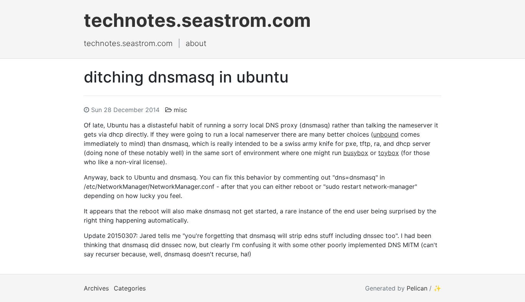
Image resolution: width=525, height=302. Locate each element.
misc (180, 110)
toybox (388, 153)
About (196, 43)
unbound (386, 134)
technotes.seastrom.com (197, 20)
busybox (355, 153)
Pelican (417, 288)
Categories (130, 288)
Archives (96, 288)
